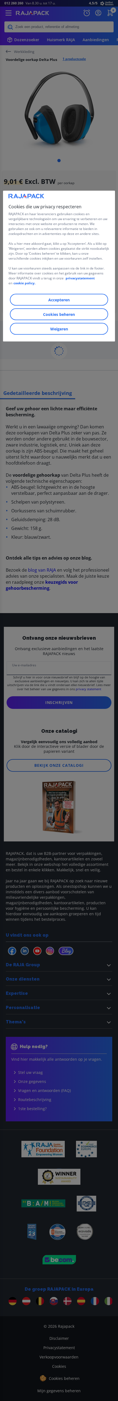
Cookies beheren (59, 314)
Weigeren (59, 328)
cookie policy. (24, 282)
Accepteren (59, 299)
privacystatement (80, 278)
